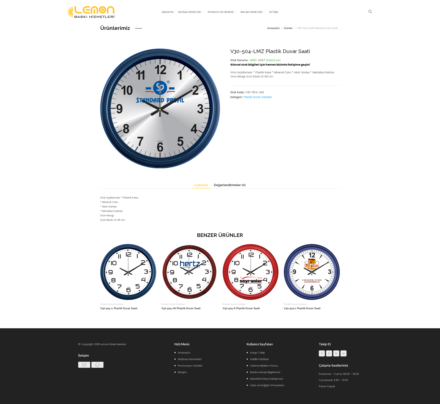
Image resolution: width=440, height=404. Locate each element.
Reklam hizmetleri (251, 12)
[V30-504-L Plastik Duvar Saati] (128, 272)
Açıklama (201, 185)
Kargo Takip (257, 352)
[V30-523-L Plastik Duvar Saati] (312, 272)
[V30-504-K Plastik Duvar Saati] (251, 272)
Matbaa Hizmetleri (189, 12)
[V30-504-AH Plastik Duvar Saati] (189, 272)
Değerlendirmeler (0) (230, 185)
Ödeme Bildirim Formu (264, 365)
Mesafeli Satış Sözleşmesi (266, 378)
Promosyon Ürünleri (190, 365)
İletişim (273, 12)
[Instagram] (329, 353)
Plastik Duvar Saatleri (257, 97)
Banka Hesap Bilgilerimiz (265, 372)
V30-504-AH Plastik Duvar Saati (181, 308)
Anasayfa (168, 12)
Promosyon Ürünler (221, 12)
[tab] (201, 185)
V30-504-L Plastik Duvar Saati (118, 308)
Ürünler (288, 28)
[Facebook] (322, 353)
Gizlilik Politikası (259, 359)
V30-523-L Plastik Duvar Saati (302, 308)
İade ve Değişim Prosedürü (267, 385)
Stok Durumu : (239, 60)
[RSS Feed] (336, 353)
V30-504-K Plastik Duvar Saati (241, 308)
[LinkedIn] (343, 353)
